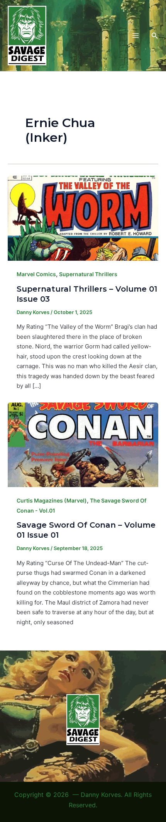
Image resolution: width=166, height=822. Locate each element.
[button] (154, 36)
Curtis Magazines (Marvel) (52, 500)
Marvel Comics (36, 274)
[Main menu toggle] (135, 35)
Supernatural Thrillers (88, 274)
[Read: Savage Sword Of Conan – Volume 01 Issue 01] (83, 444)
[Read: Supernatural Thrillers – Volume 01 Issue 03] (83, 217)
